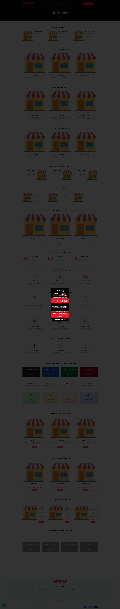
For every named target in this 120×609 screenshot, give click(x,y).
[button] (67, 289)
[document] (60, 304)
